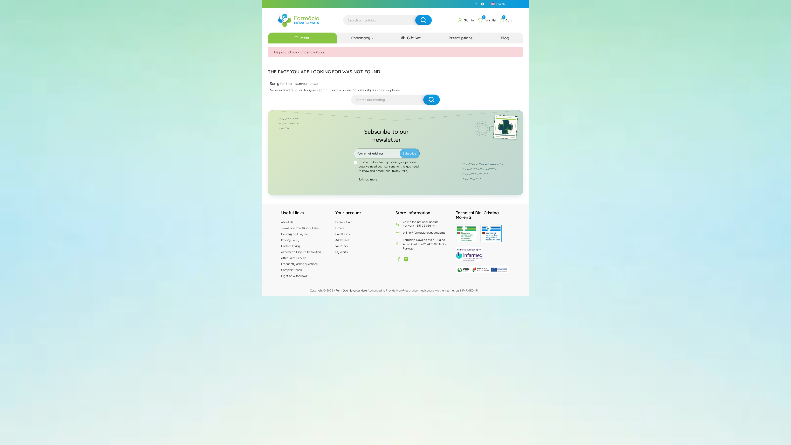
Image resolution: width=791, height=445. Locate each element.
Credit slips (342, 234)
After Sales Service (293, 258)
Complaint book (291, 270)
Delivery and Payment (295, 234)
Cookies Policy (290, 246)
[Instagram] (482, 4)
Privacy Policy (290, 240)
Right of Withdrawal (294, 276)
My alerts (341, 252)
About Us (287, 222)
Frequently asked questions (299, 264)
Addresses (342, 240)
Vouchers (341, 246)
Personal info (343, 222)
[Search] (423, 20)
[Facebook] (476, 4)
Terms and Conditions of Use (300, 228)
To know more (368, 179)
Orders (339, 228)
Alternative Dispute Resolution (301, 252)
